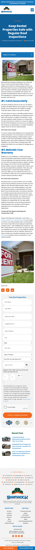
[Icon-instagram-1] (22, 536)
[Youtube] (19, 536)
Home (15, 21)
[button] (32, 9)
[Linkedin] (16, 536)
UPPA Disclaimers (25, 545)
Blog (20, 21)
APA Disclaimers (16, 545)
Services (25, 508)
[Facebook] (13, 536)
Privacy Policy (9, 545)
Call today (4, 235)
